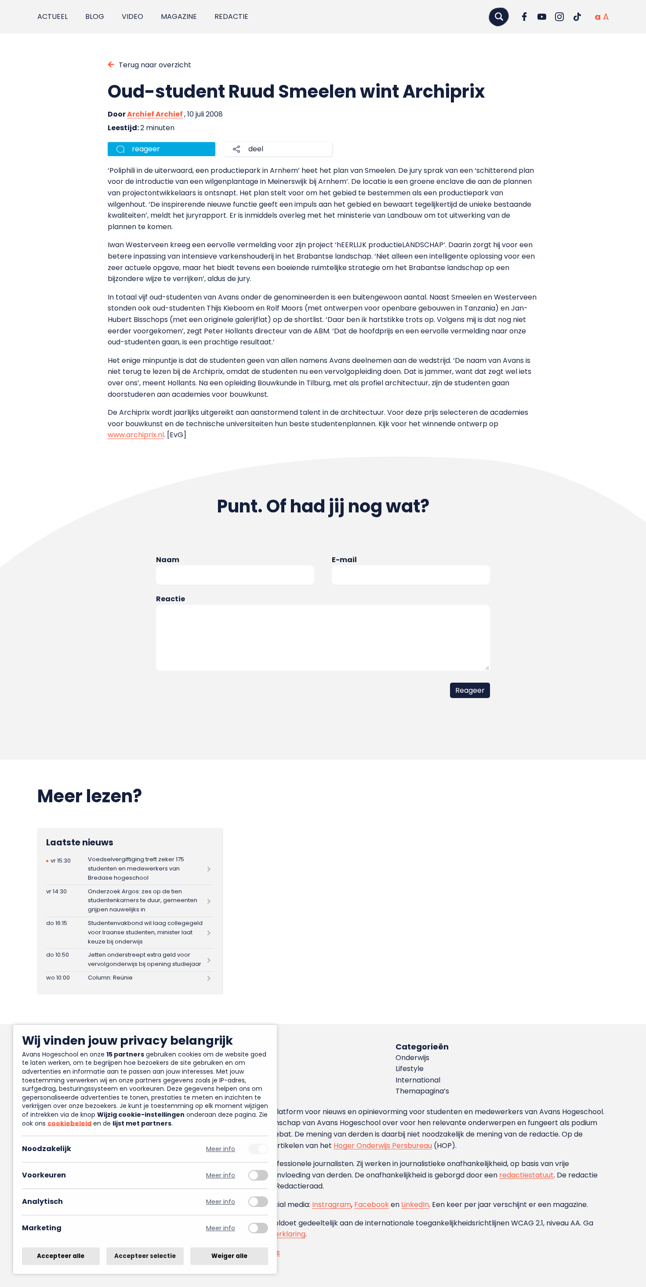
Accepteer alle (60, 1256)
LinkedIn (415, 1204)
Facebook (371, 1204)
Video (132, 16)
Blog (94, 16)
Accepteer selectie (145, 1256)
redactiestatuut (526, 1175)
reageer (146, 149)
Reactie (170, 599)
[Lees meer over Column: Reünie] (129, 978)
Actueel (52, 16)
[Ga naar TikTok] (577, 17)
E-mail (344, 560)
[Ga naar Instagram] (559, 17)
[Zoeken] (499, 16)
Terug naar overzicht (155, 65)
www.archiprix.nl (136, 435)
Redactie (231, 16)
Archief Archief (155, 114)
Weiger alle (229, 1256)
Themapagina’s (422, 1091)
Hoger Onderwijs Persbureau (383, 1146)
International (418, 1080)
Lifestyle (410, 1069)
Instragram (331, 1204)
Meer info (220, 1149)
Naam (167, 560)
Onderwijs (412, 1058)
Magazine (179, 16)
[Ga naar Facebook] (524, 17)
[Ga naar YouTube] (542, 17)
